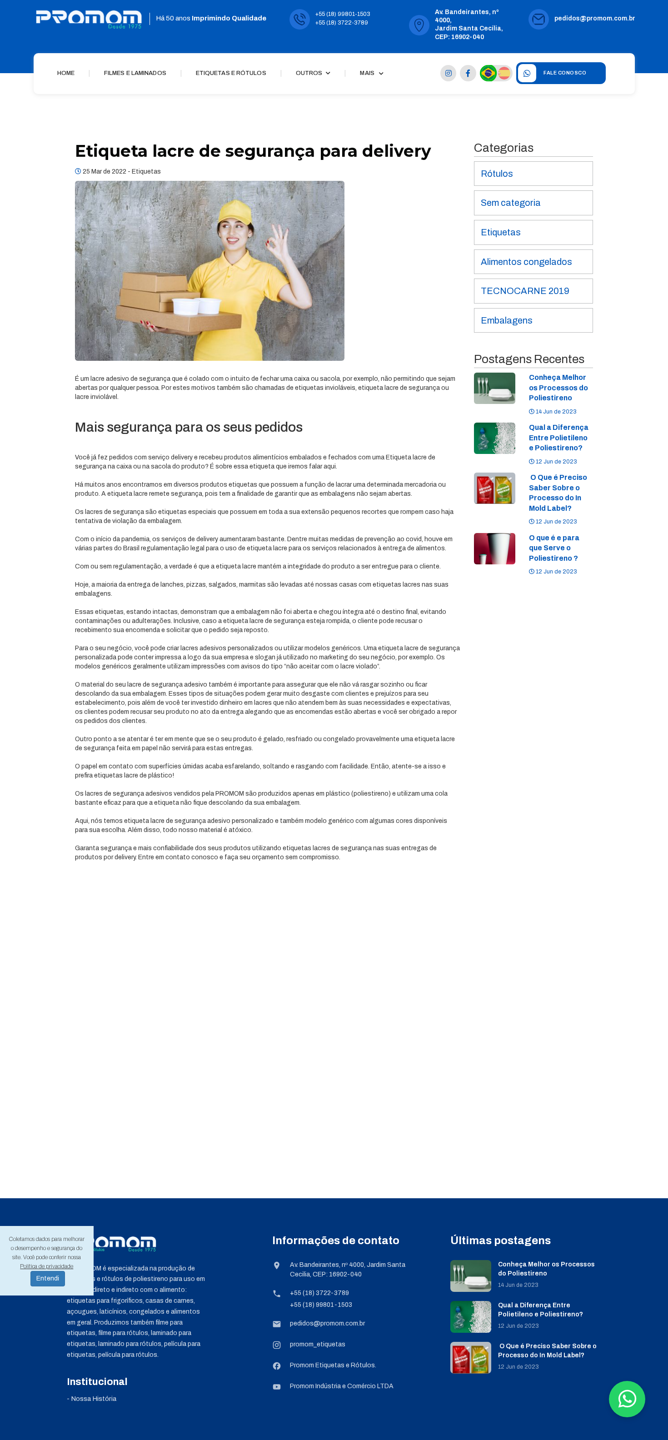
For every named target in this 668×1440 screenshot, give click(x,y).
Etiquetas (146, 171)
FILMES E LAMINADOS (135, 73)
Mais (367, 73)
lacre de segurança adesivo (167, 684)
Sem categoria (511, 203)
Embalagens (507, 320)
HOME (66, 73)
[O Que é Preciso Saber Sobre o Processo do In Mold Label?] (495, 488)
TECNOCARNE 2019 (525, 291)
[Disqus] (267, 1039)
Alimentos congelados (526, 262)
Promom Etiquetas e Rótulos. (333, 1365)
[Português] (488, 73)
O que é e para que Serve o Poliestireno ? (554, 548)
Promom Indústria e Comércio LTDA (342, 1386)
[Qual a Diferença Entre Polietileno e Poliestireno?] (495, 438)
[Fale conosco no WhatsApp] (627, 1399)
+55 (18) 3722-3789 (341, 23)
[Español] (504, 73)
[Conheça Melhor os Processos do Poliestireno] (495, 388)
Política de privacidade (46, 1266)
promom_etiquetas (317, 1344)
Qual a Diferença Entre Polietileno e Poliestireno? (558, 438)
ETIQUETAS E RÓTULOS (231, 73)
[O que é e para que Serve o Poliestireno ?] (495, 548)
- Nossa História (91, 1398)
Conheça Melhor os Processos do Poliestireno (558, 388)
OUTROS (310, 73)
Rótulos (497, 174)
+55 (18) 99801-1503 (342, 14)
